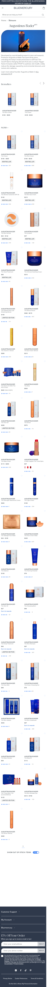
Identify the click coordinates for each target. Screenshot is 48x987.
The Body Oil (28, 758)
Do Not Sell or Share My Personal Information (23, 984)
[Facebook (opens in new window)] (21, 969)
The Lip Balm (28, 233)
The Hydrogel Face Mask (8, 535)
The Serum (27, 422)
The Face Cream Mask (31, 535)
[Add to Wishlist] (21, 131)
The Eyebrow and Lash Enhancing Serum (7, 311)
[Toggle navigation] (2, 8)
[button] (43, 8)
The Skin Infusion (6, 720)
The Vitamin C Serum (7, 350)
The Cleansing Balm (30, 606)
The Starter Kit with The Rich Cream (8, 386)
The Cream (28, 112)
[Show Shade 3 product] (30, 467)
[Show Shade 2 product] (27, 467)
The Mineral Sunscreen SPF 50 (10, 194)
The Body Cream (6, 461)
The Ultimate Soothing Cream (33, 272)
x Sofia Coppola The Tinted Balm (34, 461)
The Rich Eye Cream (30, 194)
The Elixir (27, 386)
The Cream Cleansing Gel (31, 685)
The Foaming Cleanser (30, 571)
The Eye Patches (6, 233)
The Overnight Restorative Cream (11, 500)
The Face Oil (5, 422)
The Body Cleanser (6, 758)
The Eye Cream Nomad (31, 350)
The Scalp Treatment (7, 644)
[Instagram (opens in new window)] (16, 969)
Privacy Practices (18, 963)
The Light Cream (29, 500)
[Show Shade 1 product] (25, 467)
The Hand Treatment (7, 272)
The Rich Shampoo (29, 644)
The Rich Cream (7, 112)
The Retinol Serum (29, 310)
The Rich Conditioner (30, 720)
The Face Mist (5, 685)
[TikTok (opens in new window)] (25, 969)
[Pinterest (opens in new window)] (30, 969)
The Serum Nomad (6, 833)
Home (3, 20)
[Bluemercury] (23, 8)
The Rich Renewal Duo (30, 793)
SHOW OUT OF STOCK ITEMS (22, 852)
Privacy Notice (7, 978)
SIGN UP (41, 944)
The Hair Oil (4, 606)
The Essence (5, 571)
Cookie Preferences (21, 978)
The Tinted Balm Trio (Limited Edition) (7, 794)
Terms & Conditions (37, 978)
